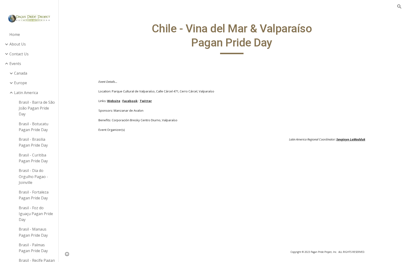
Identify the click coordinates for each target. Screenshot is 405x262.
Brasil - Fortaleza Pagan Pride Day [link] (34, 195)
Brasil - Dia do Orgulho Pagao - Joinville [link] (33, 176)
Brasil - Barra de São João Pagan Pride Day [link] (37, 108)
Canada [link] (20, 73)
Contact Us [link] (19, 54)
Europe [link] (20, 82)
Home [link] (14, 34)
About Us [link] (17, 44)
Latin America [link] (26, 92)
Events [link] (15, 63)
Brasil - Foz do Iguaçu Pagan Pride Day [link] (36, 213)
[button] (399, 6)
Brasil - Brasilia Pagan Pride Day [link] (33, 142)
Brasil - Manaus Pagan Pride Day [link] (33, 232)
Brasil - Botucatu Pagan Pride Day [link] (33, 126)
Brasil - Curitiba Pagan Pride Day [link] (33, 157)
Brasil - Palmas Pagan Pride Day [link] (33, 247)
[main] (232, 38)
